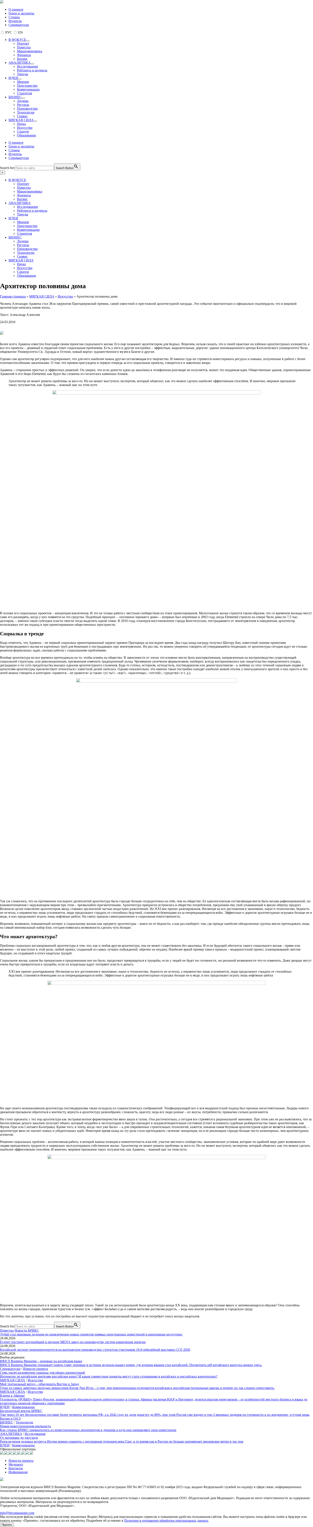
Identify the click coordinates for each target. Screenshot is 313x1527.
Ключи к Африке (12, 1395)
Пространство (27, 85)
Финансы (24, 55)
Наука (21, 124)
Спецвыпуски (19, 25)
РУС (8, 32)
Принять (7, 1524)
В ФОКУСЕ (17, 39)
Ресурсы (23, 104)
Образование (26, 135)
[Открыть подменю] (28, 40)
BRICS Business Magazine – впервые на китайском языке (41, 1361)
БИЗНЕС (15, 97)
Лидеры (23, 101)
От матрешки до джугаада (19, 1437)
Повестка (24, 47)
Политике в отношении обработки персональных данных (166, 1520)
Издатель (15, 21)
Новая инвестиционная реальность (25, 1426)
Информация (18, 1472)
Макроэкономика (29, 51)
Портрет (23, 43)
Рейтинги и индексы (32, 70)
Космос (22, 59)
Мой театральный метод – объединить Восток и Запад (39, 1384)
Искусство (24, 127)
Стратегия (24, 93)
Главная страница (13, 296)
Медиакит (16, 1464)
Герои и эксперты (21, 13)
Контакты (16, 1468)
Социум (23, 131)
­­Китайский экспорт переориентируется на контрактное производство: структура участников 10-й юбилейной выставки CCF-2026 (95, 1349)
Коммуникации (28, 89)
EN (20, 32)
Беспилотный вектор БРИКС (21, 1411)
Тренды (22, 74)
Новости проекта (35, 1369)
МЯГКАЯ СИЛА (21, 120)
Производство (27, 108)
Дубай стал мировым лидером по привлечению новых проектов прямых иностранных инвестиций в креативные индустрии (91, 1334)
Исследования (27, 66)
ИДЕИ (13, 78)
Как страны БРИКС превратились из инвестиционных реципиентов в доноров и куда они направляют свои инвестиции (88, 1430)
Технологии (25, 112)
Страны (14, 17)
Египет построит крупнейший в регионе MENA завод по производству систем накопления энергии (73, 1342)
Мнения (23, 82)
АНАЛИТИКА (20, 62)
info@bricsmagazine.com (17, 1513)
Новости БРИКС (26, 1330)
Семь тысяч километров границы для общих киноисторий (42, 1372)
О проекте (16, 9)
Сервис (22, 116)
